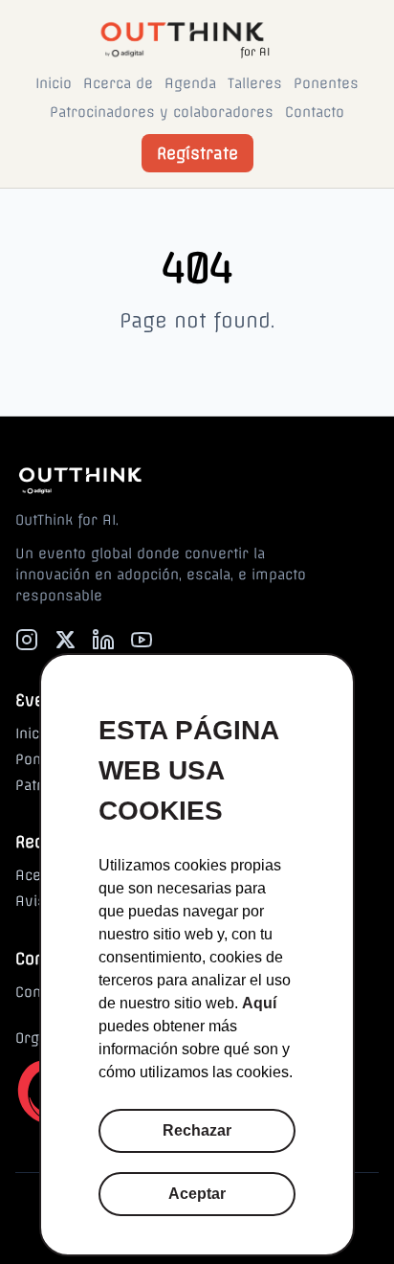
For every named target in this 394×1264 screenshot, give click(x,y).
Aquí (259, 1003)
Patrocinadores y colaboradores (162, 112)
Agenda (190, 83)
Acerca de (118, 83)
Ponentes (326, 83)
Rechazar (197, 1130)
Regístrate (197, 153)
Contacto (314, 112)
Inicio (53, 83)
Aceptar (197, 1193)
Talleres (255, 83)
